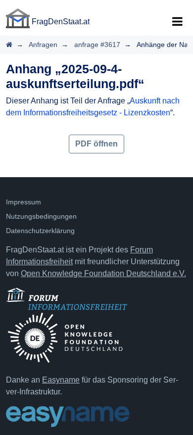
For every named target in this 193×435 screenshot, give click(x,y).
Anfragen (43, 44)
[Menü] (177, 21)
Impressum (23, 202)
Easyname (61, 380)
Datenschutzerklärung (40, 231)
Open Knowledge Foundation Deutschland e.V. (103, 273)
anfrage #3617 (97, 44)
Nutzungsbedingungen (41, 216)
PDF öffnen (96, 144)
